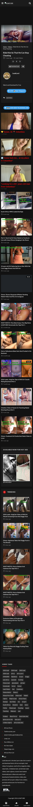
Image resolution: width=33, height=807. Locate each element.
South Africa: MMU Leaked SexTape (12, 211)
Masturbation (7, 692)
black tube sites (23, 716)
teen (21, 705)
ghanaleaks (15, 683)
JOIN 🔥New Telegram (17, 91)
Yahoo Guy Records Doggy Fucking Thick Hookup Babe (16, 647)
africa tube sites (18, 722)
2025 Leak (22, 670)
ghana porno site (8, 719)
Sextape (5, 701)
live (13, 689)
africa (13, 673)
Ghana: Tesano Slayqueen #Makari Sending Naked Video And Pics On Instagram (14, 295)
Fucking (20, 680)
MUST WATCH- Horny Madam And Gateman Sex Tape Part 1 (14, 593)
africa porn (20, 673)
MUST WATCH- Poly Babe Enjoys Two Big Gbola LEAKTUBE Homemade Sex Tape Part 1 (16, 324)
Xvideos (5, 716)
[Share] (23, 66)
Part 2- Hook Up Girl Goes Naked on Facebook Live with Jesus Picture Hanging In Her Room (15, 239)
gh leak (23, 683)
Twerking (5, 711)
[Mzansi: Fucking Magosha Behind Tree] (20, 61)
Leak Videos (19, 58)
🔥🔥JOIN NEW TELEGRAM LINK (17, 108)
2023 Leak (6, 670)
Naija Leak (19, 695)
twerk (27, 708)
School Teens (22, 698)
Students (15, 705)
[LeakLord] (6, 75)
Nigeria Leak (12, 698)
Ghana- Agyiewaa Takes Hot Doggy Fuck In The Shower (16, 541)
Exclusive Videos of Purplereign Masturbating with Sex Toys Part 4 (13, 619)
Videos (10, 47)
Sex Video (12, 701)
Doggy (27, 676)
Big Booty (14, 676)
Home (5, 47)
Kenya (19, 686)
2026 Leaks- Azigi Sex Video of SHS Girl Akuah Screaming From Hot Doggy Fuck (15, 515)
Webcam (13, 711)
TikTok (5, 708)
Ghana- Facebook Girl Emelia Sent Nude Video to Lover (16, 437)
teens (26, 705)
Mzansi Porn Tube (8, 695)
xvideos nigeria (7, 722)
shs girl (24, 701)
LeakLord (15, 73)
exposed (13, 680)
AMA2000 (6, 676)
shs (19, 701)
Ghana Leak (6, 683)
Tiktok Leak (12, 708)
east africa (6, 680)
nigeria (5, 698)
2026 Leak (6, 673)
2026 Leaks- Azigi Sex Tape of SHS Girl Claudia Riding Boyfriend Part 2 (15, 380)
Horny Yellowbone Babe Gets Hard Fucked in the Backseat (16, 352)
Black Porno (13, 716)
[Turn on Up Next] (13, 61)
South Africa (6, 705)
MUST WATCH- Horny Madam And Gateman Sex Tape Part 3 (14, 567)
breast (21, 676)
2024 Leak (14, 670)
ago (8, 58)
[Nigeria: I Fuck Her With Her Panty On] (16, 61)
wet (19, 711)
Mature (15, 692)
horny (13, 686)
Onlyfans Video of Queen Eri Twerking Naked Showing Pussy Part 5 (15, 409)
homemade (6, 686)
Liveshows (20, 689)
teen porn (17, 719)
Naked (26, 695)
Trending (20, 708)
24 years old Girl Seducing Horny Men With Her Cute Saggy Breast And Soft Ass (16, 267)
